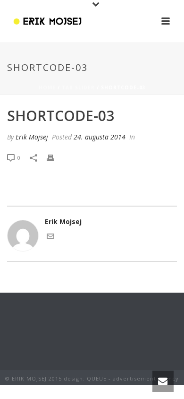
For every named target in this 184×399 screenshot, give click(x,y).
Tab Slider (78, 87)
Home (47, 87)
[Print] (55, 157)
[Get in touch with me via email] (50, 237)
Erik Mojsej (32, 136)
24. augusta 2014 (99, 136)
